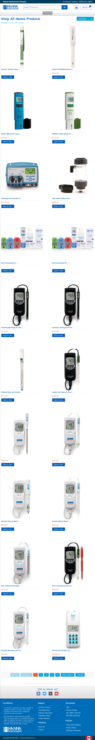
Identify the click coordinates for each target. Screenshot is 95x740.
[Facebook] (38, 693)
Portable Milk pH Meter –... (61, 521)
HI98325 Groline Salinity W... (62, 134)
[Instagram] (50, 693)
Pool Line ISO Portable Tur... (61, 650)
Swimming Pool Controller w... (11, 198)
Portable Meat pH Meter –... (10, 521)
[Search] (64, 7)
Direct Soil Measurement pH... (62, 586)
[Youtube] (56, 693)
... (2, 457)
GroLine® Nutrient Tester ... (10, 69)
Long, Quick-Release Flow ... (62, 198)
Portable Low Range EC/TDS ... (62, 327)
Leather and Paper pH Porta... (62, 392)
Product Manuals (44, 718)
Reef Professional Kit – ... (10, 263)
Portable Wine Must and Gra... (11, 650)
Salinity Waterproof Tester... (11, 134)
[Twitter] (44, 693)
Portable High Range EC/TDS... (11, 327)
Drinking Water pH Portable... (11, 392)
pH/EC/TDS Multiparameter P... (63, 69)
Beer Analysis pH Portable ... (11, 586)
